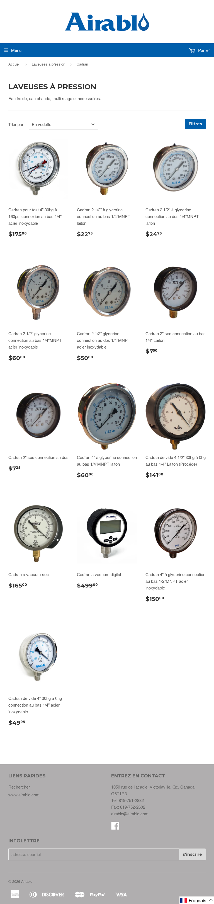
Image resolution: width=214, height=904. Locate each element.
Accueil (14, 64)
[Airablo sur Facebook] (115, 827)
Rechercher (19, 787)
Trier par (15, 124)
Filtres (195, 123)
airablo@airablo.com (130, 813)
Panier (203, 50)
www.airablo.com (24, 794)
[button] (196, 900)
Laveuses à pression (48, 64)
